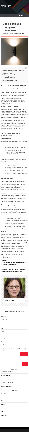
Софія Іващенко (20, 33)
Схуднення (3, 422)
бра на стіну (3, 126)
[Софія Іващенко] (14, 288)
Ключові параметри (7, 76)
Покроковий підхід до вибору (9, 77)
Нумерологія (4, 415)
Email (2, 335)
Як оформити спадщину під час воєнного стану (11, 379)
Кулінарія (3, 404)
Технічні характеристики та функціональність (12, 74)
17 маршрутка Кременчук (7, 371)
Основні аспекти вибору (7, 73)
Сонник (2, 419)
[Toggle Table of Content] (25, 68)
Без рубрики (3, 393)
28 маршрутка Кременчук (7, 382)
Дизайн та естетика (6, 78)
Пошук (2, 360)
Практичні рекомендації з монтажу (9, 80)
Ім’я (2, 328)
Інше (2, 396)
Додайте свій (21, 311)
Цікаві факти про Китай (6, 386)
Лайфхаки (3, 408)
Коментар (3, 316)
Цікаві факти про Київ (6, 375)
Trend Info (6, 6)
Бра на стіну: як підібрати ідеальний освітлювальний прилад (13, 71)
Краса (2, 400)
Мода (2, 411)
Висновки (4, 81)
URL (2, 341)
